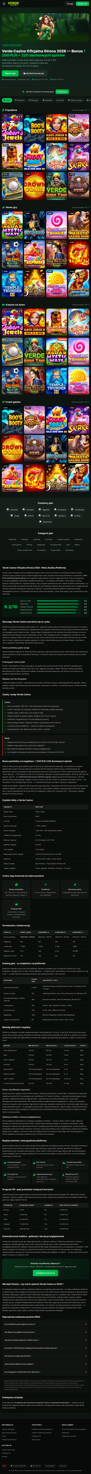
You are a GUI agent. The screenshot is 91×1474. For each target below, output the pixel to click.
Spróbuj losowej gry (35, 73)
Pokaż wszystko (80, 110)
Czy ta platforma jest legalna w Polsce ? (19, 1324)
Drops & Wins (56, 550)
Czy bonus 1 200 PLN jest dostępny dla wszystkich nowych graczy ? (31, 1348)
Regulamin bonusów (69, 1436)
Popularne (20, 100)
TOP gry (29, 545)
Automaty (48, 100)
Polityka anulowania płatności (42, 1429)
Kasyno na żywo (76, 100)
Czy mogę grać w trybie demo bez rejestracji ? (22, 1372)
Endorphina (41, 550)
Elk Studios (62, 510)
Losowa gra (62, 92)
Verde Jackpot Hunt (25, 550)
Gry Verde (60, 100)
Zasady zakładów (8, 1429)
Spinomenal (47, 522)
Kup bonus (78, 539)
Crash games (16, 545)
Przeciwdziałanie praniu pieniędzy (74, 1429)
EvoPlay (77, 516)
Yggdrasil (45, 510)
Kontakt (4, 1456)
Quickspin (30, 510)
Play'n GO (46, 516)
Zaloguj (70, 4)
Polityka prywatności (9, 1439)
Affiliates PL (6, 1453)
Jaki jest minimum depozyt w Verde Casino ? (21, 1340)
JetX (68, 545)
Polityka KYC (36, 1436)
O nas (4, 1436)
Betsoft (31, 516)
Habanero (62, 516)
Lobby (8, 100)
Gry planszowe (55, 545)
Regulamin (65, 1433)
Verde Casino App (8, 1450)
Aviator (77, 545)
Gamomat (14, 510)
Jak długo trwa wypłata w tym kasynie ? (19, 1332)
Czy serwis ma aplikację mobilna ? (17, 1356)
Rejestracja (82, 4)
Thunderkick (79, 510)
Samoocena (36, 1439)
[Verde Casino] (13, 4)
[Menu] (4, 4)
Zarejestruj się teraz (45, 1273)
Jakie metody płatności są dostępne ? (19, 1364)
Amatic (16, 516)
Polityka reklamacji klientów (42, 1433)
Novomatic (69, 550)
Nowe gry (34, 100)
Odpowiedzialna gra (9, 1433)
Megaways (41, 545)
